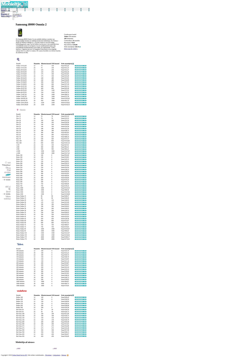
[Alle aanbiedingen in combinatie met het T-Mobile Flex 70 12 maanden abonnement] (80, 137)
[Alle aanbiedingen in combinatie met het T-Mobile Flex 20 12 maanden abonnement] (80, 120)
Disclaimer (48, 355)
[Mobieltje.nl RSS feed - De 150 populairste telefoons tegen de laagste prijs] (67, 355)
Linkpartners (56, 355)
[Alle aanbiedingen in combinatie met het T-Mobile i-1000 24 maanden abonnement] (80, 153)
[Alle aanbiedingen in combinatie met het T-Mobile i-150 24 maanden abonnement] (80, 145)
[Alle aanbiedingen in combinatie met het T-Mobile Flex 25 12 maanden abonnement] (80, 124)
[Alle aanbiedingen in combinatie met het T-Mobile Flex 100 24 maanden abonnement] (80, 143)
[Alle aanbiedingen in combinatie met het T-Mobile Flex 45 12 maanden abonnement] (80, 133)
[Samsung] (6, 175)
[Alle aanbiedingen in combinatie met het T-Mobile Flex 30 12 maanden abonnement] (80, 129)
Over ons (3, 9)
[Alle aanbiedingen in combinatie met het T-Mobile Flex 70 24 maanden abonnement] (80, 139)
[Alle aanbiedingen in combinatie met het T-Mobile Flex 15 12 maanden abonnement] (80, 116)
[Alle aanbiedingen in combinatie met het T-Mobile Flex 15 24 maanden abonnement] (80, 118)
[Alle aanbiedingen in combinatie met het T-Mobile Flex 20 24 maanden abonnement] (80, 122)
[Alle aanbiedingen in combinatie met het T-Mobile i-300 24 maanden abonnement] (80, 147)
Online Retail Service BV (19, 355)
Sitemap (63, 355)
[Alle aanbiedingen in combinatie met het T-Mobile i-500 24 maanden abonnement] (80, 149)
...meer (18, 348)
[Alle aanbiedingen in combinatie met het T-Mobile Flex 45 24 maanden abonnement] (80, 135)
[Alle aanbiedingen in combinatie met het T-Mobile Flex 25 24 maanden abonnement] (80, 126)
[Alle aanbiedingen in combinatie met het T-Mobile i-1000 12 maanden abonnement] (80, 151)
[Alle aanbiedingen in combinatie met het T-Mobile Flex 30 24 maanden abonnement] (80, 131)
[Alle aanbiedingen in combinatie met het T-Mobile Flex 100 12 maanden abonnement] (80, 141)
